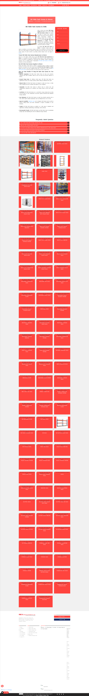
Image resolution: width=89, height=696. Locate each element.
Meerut (20, 53)
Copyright (21, 693)
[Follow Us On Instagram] (64, 5)
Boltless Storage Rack (33, 635)
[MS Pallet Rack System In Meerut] (28, 38)
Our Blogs (22, 635)
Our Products (34, 5)
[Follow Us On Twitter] (68, 5)
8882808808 (54, 2)
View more (27, 147)
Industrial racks (32, 101)
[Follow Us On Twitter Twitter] (63, 694)
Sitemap (39, 5)
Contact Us (44, 5)
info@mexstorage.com (66, 2)
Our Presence (22, 634)
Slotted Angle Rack (32, 630)
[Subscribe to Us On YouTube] (69, 5)
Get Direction (68, 639)
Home (20, 5)
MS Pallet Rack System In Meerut (45, 60)
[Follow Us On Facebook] (63, 5)
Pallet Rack (31, 627)
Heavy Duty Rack (32, 628)
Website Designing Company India (42, 695)
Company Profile (26, 5)
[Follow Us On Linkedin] (66, 5)
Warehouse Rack (32, 631)
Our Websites (51, 5)
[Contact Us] (2, 686)
